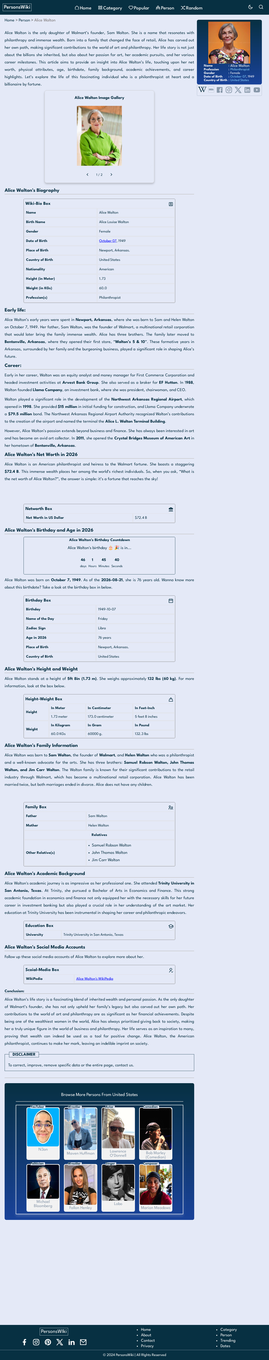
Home (10, 20)
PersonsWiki (17, 7)
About (146, 1335)
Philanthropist (239, 69)
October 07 (107, 241)
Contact (148, 1341)
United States (239, 80)
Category (228, 1330)
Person (24, 20)
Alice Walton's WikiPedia (94, 979)
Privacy (147, 1346)
